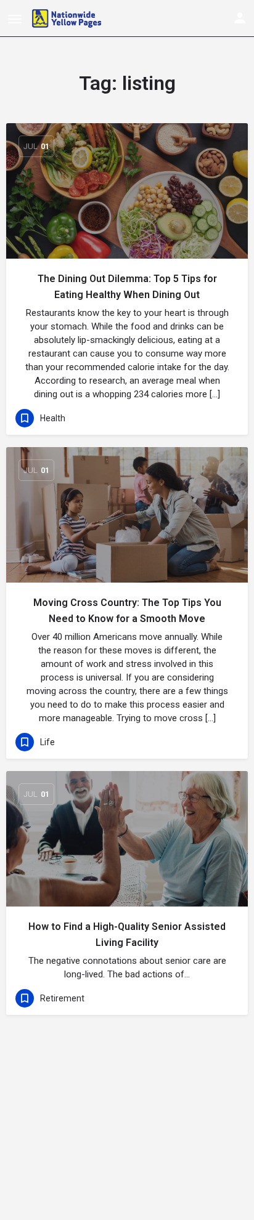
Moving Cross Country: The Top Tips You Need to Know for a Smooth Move (127, 610)
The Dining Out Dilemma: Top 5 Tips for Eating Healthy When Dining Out (127, 287)
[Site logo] (68, 18)
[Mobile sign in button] (240, 18)
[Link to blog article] (127, 191)
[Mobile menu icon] (14, 19)
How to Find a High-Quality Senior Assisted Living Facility (127, 934)
